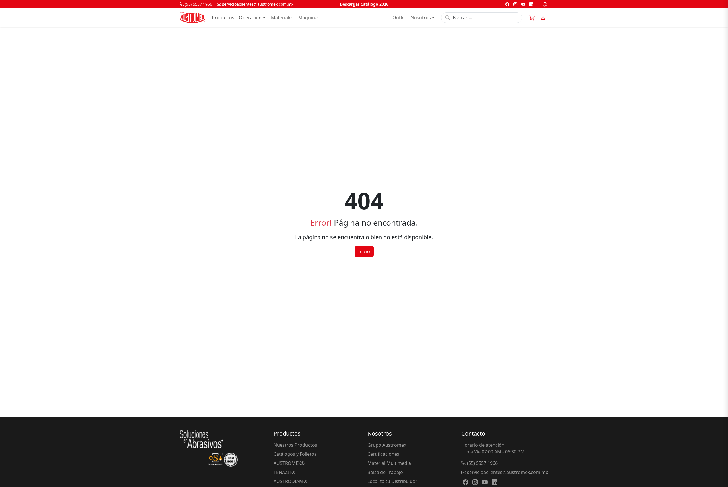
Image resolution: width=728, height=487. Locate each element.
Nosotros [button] (421, 17)
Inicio (364, 251)
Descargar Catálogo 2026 (364, 4)
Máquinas (309, 17)
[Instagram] (515, 4)
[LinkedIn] (531, 4)
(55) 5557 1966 (198, 4)
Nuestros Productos (295, 445)
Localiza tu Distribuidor (392, 481)
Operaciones (252, 17)
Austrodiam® (290, 481)
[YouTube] (523, 4)
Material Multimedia (389, 463)
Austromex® (289, 463)
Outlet (399, 17)
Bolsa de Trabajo (385, 472)
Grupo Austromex (386, 445)
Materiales (282, 17)
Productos (223, 17)
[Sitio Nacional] (545, 4)
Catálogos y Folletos (295, 454)
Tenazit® (284, 472)
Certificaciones (383, 454)
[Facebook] (507, 4)
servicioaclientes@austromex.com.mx (257, 4)
